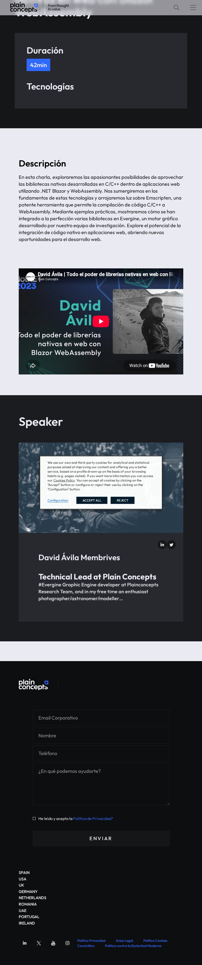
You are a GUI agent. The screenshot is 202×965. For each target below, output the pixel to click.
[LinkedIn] (162, 544)
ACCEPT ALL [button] (92, 500)
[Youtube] (53, 943)
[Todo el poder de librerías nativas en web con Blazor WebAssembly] (33, 684)
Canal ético (86, 946)
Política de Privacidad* (93, 818)
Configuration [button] (58, 500)
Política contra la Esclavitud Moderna (133, 946)
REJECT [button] (122, 500)
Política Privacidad (91, 940)
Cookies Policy (64, 480)
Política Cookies (155, 940)
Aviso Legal (124, 940)
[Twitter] (171, 544)
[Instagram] (67, 943)
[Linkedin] (24, 943)
